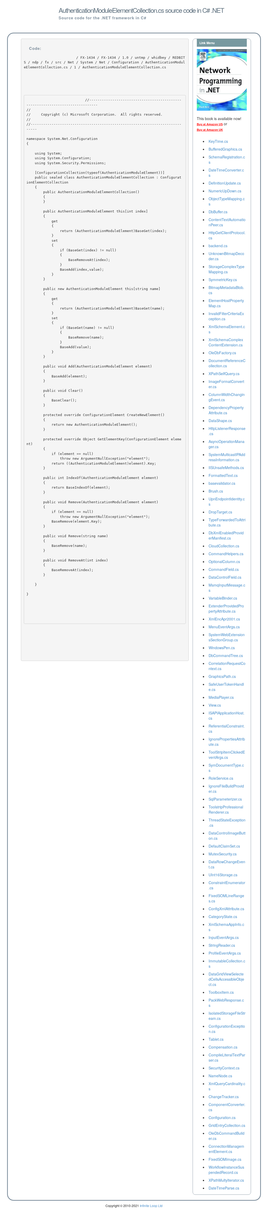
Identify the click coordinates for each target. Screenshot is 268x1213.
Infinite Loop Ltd (151, 1205)
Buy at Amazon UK (210, 129)
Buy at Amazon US (210, 124)
